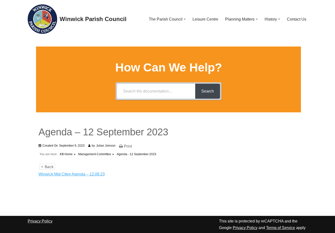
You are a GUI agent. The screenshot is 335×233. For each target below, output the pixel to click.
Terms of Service (280, 228)
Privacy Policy (40, 221)
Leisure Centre (205, 19)
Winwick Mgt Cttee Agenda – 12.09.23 (72, 174)
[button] (185, 19)
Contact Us (296, 19)
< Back (47, 166)
